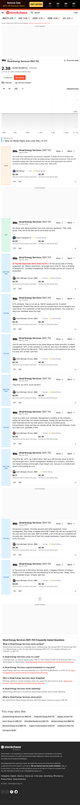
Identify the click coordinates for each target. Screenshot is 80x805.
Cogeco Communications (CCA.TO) (41, 726)
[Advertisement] (40, 41)
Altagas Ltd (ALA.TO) (64, 716)
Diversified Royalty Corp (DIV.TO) (36, 721)
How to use (29, 776)
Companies (5, 776)
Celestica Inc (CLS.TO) (66, 726)
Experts (13, 776)
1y (23, 88)
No (31, 171)
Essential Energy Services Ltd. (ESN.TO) (17, 716)
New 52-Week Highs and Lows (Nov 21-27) (26, 141)
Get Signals (20, 78)
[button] (20, 171)
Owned (45, 278)
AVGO (37, 18)
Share (58, 151)
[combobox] (50, 13)
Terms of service (19, 779)
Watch (69, 151)
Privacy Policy (6, 779)
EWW (52, 18)
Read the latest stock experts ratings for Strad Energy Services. (39, 671)
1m (9, 88)
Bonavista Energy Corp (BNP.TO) (14, 726)
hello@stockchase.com (33, 771)
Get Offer (36, 4)
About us (20, 776)
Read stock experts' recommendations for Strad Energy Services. (37, 682)
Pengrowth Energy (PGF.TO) (44, 716)
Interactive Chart (72, 88)
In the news (38, 776)
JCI (67, 18)
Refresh (33, 68)
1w (4, 88)
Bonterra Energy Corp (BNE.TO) (62, 721)
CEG (23, 18)
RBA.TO (8, 18)
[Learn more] (75, 182)
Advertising (48, 776)
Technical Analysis (24, 83)
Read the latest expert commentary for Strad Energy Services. (50, 662)
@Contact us (58, 776)
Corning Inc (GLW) (9, 730)
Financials (8, 83)
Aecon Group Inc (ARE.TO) (12, 721)
